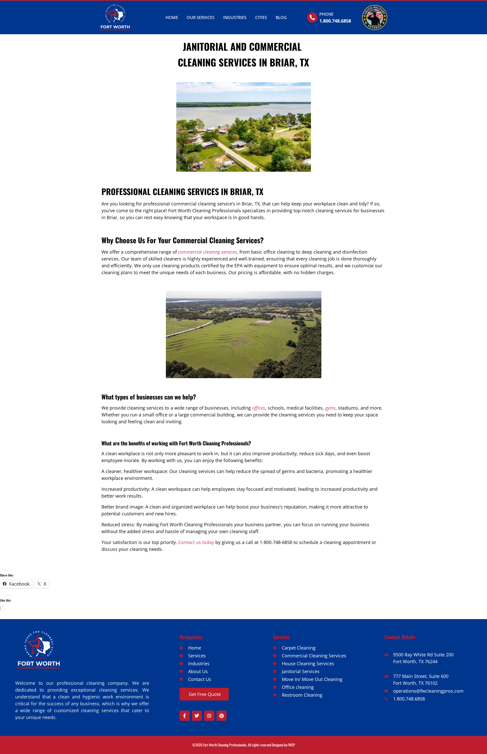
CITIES (261, 17)
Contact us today (196, 542)
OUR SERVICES (201, 17)
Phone (326, 14)
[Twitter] (197, 716)
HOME (172, 17)
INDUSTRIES (235, 17)
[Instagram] (209, 716)
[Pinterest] (222, 716)
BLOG (281, 17)
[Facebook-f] (185, 716)
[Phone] (312, 17)
